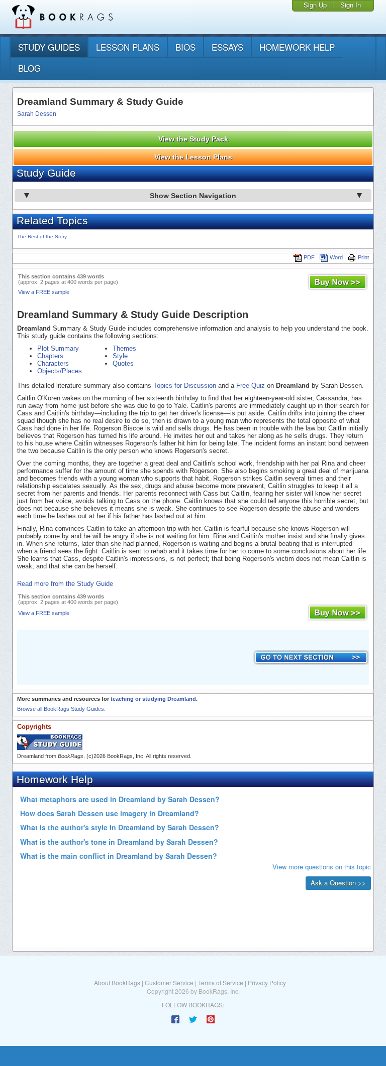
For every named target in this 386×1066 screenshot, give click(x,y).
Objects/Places (59, 371)
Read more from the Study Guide (65, 583)
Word (336, 257)
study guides (49, 47)
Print (363, 257)
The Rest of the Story (42, 236)
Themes (124, 348)
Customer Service (169, 982)
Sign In (350, 5)
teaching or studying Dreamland (153, 699)
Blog (29, 68)
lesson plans (127, 47)
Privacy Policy (267, 982)
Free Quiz (250, 385)
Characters (53, 363)
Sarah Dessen (36, 113)
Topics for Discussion (184, 385)
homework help (297, 47)
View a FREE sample (43, 292)
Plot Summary (58, 348)
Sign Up (315, 5)
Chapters (50, 356)
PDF (309, 257)
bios (185, 47)
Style (120, 356)
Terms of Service (220, 982)
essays (227, 47)
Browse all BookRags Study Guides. (61, 709)
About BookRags (117, 982)
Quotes (123, 363)
